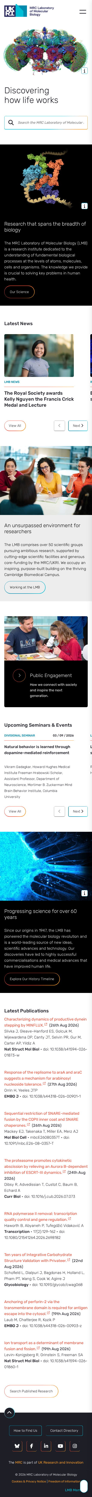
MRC (18, 1462)
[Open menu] (83, 12)
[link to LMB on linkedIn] (46, 1446)
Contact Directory (64, 1431)
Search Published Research (31, 1391)
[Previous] (59, 426)
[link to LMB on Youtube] (60, 1446)
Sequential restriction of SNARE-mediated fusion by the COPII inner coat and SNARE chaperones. (41, 1119)
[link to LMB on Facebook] (32, 1446)
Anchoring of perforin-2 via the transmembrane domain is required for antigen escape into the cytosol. (46, 1307)
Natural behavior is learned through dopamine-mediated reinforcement (37, 749)
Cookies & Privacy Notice (29, 1481)
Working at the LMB (25, 587)
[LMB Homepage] (29, 11)
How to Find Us (25, 1431)
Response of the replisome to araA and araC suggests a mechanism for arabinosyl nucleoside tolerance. (43, 1078)
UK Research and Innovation (60, 1462)
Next (77, 426)
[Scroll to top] (9, 1413)
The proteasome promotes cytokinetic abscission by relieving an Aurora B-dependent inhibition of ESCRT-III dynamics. (46, 1166)
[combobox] (52, 122)
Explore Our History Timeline (32, 979)
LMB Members (76, 1490)
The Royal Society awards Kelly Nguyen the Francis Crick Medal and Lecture (39, 399)
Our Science (19, 292)
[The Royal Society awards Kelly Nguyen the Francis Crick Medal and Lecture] (39, 355)
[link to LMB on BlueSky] (17, 1446)
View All (15, 426)
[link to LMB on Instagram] (75, 1446)
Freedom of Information (64, 1481)
